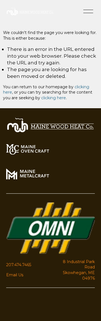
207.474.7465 (18, 264)
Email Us (14, 274)
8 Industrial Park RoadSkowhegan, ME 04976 (79, 270)
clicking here (53, 97)
